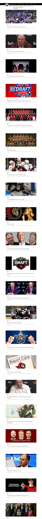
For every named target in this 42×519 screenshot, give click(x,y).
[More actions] (34, 24)
